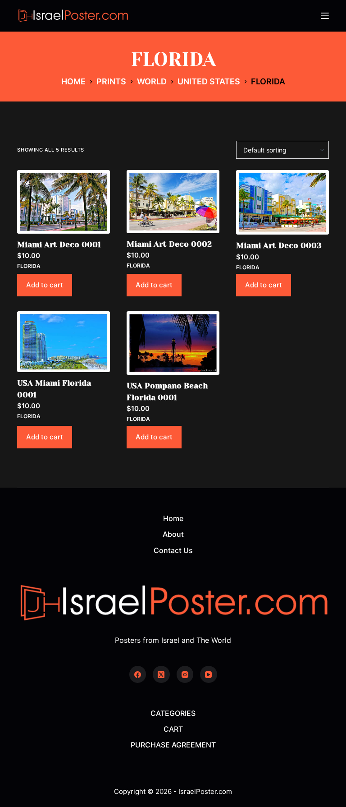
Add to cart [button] (44, 285)
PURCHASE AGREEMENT (173, 744)
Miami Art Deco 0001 (59, 244)
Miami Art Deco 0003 (279, 245)
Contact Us (173, 550)
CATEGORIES (173, 713)
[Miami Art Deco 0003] (282, 202)
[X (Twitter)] (161, 674)
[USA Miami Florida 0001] (63, 341)
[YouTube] (208, 674)
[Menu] (325, 16)
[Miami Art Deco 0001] (63, 201)
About (173, 534)
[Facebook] (137, 674)
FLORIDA (29, 266)
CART (173, 728)
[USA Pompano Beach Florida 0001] (173, 343)
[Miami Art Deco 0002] (173, 201)
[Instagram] (185, 674)
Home (173, 518)
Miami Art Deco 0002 (169, 244)
